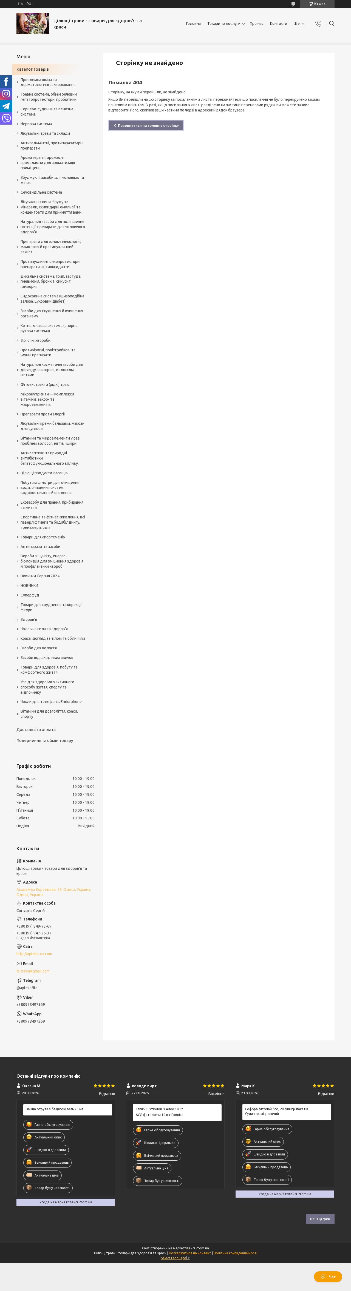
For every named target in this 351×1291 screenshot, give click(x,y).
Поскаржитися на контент (190, 1253)
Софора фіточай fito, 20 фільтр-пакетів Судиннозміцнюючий (276, 1111)
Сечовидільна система (41, 192)
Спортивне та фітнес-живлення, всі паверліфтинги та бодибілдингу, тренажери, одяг (53, 522)
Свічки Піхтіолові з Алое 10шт (159, 1109)
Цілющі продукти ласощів (44, 473)
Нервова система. (37, 124)
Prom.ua (202, 1248)
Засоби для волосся (39, 648)
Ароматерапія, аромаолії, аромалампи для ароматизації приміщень (48, 162)
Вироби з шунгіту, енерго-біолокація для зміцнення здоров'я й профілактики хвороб (52, 561)
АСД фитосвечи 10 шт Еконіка (159, 1115)
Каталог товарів (32, 69)
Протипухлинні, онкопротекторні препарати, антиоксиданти (50, 264)
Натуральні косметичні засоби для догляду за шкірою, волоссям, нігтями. (52, 369)
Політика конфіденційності (235, 1253)
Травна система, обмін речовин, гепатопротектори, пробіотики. (49, 97)
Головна (193, 23)
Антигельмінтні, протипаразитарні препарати (52, 145)
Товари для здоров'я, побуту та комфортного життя (49, 670)
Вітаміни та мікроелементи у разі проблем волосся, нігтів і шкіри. (50, 441)
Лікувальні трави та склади (45, 133)
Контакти (278, 23)
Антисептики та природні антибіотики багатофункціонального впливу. (50, 458)
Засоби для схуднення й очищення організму (52, 313)
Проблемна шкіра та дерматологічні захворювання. (48, 82)
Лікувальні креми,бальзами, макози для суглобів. (52, 426)
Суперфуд (30, 595)
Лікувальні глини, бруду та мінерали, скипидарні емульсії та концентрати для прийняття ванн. (51, 207)
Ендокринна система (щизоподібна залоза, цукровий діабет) (52, 298)
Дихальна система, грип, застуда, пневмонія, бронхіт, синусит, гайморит (51, 281)
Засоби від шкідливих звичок (47, 657)
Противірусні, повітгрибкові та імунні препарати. (48, 352)
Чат (332, 1277)
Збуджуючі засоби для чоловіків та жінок (52, 180)
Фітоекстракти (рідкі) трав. (45, 384)
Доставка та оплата (36, 729)
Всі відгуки (320, 1219)
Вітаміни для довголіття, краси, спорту (49, 714)
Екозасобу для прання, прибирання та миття (52, 505)
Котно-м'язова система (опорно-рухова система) (50, 328)
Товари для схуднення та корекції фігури (51, 607)
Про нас (257, 23)
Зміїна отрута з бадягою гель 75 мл (55, 1109)
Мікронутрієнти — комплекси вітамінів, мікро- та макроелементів (47, 399)
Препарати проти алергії (43, 414)
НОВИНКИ (29, 585)
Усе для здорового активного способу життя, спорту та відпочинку (47, 687)
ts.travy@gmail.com (33, 971)
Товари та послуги (223, 23)
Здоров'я (29, 619)
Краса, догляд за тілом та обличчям (53, 638)
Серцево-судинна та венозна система (47, 111)
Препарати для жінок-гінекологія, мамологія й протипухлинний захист (51, 246)
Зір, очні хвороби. (36, 340)
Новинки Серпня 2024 (40, 576)
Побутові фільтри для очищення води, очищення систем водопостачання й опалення (50, 487)
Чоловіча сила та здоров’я (44, 629)
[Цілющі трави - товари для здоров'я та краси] (32, 23)
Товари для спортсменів (43, 537)
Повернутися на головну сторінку (148, 125)
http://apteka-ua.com (34, 954)
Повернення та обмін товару (44, 740)
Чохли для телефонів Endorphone (51, 701)
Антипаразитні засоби (40, 546)
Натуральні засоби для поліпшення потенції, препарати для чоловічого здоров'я (53, 226)
